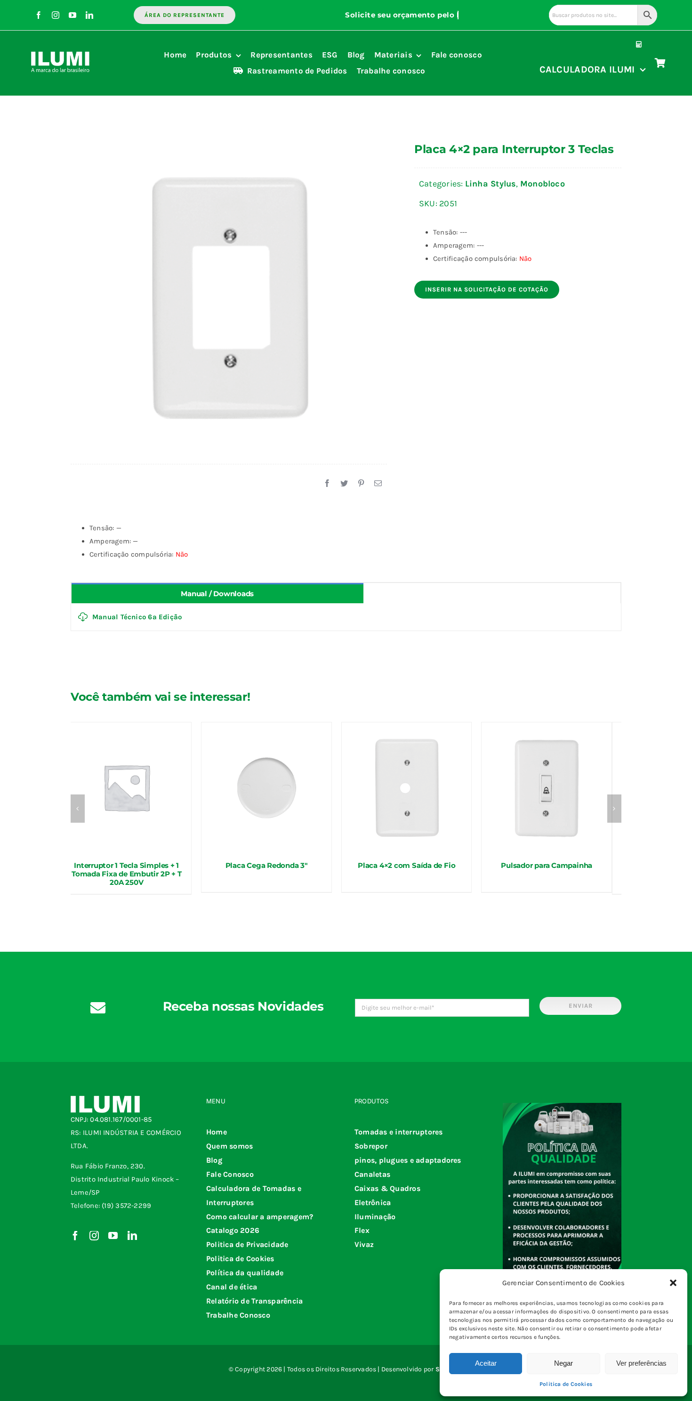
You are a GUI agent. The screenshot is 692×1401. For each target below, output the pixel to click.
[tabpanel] (346, 617)
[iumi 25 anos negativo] (60, 48)
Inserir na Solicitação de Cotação (486, 289)
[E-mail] (378, 484)
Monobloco (542, 183)
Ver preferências (641, 1363)
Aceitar (486, 1363)
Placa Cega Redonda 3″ (266, 865)
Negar (563, 1363)
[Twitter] (344, 484)
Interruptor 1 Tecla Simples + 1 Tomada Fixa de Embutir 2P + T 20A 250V (126, 874)
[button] (673, 1283)
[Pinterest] (361, 484)
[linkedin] (89, 15)
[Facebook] (327, 484)
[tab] (217, 593)
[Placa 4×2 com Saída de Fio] (407, 787)
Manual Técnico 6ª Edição (137, 617)
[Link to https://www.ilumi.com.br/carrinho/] (660, 63)
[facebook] (38, 15)
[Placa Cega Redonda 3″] (266, 787)
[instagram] (55, 15)
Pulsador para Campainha (546, 865)
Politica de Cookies (565, 1384)
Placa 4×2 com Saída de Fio (406, 865)
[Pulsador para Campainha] (547, 787)
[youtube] (72, 15)
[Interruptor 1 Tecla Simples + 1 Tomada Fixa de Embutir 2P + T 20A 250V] (127, 787)
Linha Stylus (490, 183)
